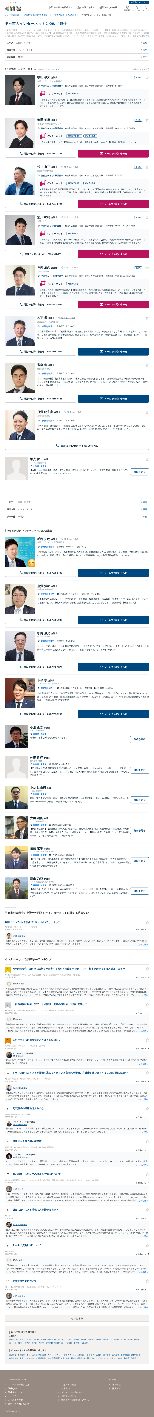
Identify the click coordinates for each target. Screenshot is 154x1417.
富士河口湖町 (66, 1343)
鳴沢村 (57, 1343)
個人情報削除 (41, 1358)
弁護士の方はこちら (139, 2)
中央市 (105, 1339)
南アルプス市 (59, 1339)
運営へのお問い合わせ (18, 1404)
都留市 (29, 1339)
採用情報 (116, 1388)
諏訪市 (43, 734)
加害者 (133, 1358)
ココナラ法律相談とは (18, 1384)
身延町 (130, 1339)
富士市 (51, 547)
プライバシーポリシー (71, 1392)
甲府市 (44, 86)
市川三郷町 (114, 1339)
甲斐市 (76, 1339)
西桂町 (34, 1343)
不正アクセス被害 (27, 1358)
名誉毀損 (21, 1355)
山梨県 (44, 326)
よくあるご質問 (15, 1400)
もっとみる (77, 1318)
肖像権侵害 (13, 1358)
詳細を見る (139, 471)
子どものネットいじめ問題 (73, 1355)
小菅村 (76, 1343)
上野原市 (91, 1339)
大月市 (43, 1339)
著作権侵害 (125, 1355)
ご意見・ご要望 (68, 1384)
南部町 (137, 1339)
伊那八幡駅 (65, 688)
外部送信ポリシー (69, 1396)
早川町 (123, 1339)
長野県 (44, 594)
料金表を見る (73, 93)
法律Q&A (12, 1388)
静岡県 (44, 547)
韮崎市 (50, 1339)
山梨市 (36, 1339)
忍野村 (41, 1343)
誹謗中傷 (12, 1355)
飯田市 (51, 688)
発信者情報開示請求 (56, 1358)
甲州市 (99, 1339)
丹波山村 (84, 1343)
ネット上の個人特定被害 (36, 1355)
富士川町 (12, 1343)
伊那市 (51, 594)
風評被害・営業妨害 (111, 1355)
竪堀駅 (55, 764)
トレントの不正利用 (93, 1355)
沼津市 (51, 641)
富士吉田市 (20, 1339)
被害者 (126, 1358)
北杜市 (69, 1339)
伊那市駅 (64, 594)
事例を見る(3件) (74, 136)
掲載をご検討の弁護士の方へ (75, 1400)
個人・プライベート (100, 1358)
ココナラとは (14, 1396)
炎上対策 (87, 1358)
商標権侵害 (135, 1355)
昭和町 (20, 1343)
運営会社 (116, 1384)
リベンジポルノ (54, 1355)
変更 (145, 43)
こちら (57, 69)
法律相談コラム (15, 1392)
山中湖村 (49, 1343)
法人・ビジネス (116, 1358)
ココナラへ (11, 3)
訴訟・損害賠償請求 (74, 1358)
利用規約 (65, 1388)
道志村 (27, 1343)
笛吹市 (83, 1339)
